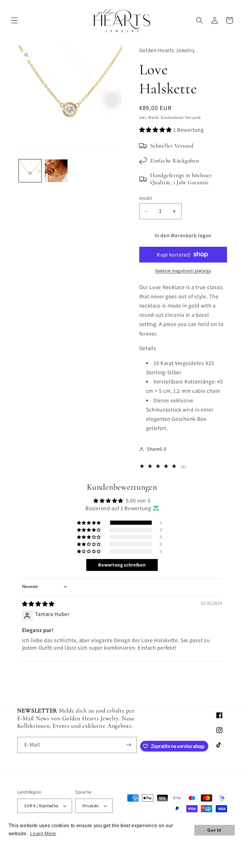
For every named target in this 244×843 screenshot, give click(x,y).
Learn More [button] (43, 833)
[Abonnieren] (129, 745)
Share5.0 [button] (156, 449)
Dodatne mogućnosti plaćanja (183, 270)
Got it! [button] (214, 830)
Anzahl (145, 198)
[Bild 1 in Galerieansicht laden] (30, 170)
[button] (14, 20)
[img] (38, 603)
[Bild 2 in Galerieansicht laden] (56, 170)
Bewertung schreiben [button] (122, 565)
